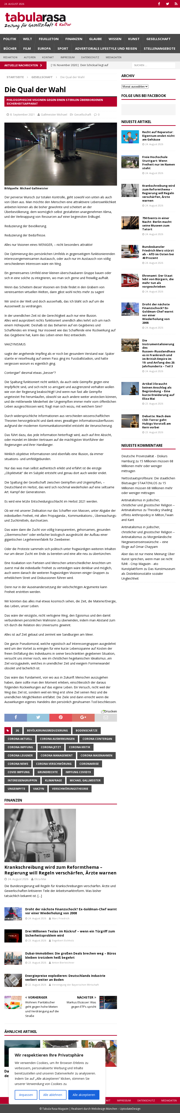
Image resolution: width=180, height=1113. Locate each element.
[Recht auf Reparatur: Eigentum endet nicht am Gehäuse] (130, 136)
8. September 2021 (22, 114)
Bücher (10, 48)
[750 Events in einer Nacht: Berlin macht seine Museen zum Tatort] (130, 222)
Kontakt (48, 57)
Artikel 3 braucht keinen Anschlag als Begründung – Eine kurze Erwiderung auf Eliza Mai (158, 391)
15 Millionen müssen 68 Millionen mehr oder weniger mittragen (147, 466)
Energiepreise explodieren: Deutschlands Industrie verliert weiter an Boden (65, 978)
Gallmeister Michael (54, 114)
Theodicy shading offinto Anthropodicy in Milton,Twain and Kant (147, 515)
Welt (27, 39)
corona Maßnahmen (96, 755)
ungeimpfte (16, 789)
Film (27, 48)
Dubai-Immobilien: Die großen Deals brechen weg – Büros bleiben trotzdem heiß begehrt (70, 955)
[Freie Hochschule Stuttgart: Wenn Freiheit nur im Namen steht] (130, 161)
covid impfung (19, 772)
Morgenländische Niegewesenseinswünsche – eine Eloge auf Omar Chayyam (146, 542)
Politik (9, 39)
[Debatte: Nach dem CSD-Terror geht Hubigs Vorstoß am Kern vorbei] (130, 420)
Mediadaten (114, 57)
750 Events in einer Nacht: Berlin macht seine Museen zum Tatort (157, 223)
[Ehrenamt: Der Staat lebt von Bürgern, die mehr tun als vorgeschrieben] (130, 280)
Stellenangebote (159, 48)
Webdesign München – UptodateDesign (115, 1109)
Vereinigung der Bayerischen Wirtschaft (75, 984)
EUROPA (44, 48)
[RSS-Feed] (176, 4)
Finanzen (73, 39)
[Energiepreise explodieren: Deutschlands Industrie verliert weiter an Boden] (13, 980)
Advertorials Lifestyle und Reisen (106, 48)
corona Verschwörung (54, 764)
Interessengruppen (22, 780)
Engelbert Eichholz (63, 940)
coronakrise (89, 764)
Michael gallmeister (85, 780)
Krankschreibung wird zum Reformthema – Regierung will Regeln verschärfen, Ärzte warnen (60, 870)
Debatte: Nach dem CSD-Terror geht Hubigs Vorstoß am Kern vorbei (156, 421)
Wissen (115, 39)
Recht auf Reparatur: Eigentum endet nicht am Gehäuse (158, 135)
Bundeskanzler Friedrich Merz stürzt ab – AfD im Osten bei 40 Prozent (158, 252)
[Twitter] (167, 4)
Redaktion (10, 57)
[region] (57, 1076)
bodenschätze (86, 730)
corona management (57, 755)
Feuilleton (49, 39)
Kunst (134, 39)
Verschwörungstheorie (70, 789)
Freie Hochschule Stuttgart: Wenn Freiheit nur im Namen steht (158, 162)
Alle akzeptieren (84, 1095)
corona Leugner (20, 755)
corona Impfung (20, 747)
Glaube (95, 39)
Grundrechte (48, 772)
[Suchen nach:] (154, 65)
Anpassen (26, 1095)
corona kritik (79, 747)
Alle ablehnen (52, 1095)
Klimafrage (53, 780)
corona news (18, 764)
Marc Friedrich (60, 918)
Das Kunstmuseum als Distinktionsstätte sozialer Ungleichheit (148, 574)
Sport (63, 48)
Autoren (30, 57)
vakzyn (38, 789)
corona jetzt (51, 747)
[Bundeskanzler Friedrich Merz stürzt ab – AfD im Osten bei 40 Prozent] (130, 251)
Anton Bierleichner (63, 962)
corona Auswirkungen (57, 739)
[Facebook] (159, 4)
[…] (40, 896)
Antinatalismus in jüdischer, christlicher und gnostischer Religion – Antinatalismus (148, 505)
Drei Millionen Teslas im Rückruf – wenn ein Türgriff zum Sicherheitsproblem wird (70, 933)
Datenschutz (90, 57)
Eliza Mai (40, 879)
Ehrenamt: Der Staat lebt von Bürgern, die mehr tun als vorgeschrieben (158, 281)
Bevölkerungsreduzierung (47, 730)
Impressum (68, 57)
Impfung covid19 (78, 772)
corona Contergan (97, 739)
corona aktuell (20, 739)
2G (17, 730)
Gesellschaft (158, 39)
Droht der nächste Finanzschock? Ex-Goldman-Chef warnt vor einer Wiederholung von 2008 (71, 911)
